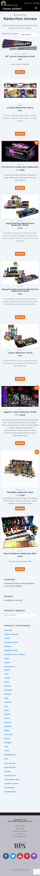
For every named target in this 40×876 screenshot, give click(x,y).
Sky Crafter (8, 734)
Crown (6, 682)
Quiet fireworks (10, 767)
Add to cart (20, 72)
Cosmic (7, 678)
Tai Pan (7, 738)
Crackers (7, 646)
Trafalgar (7, 743)
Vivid (6, 747)
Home (15, 15)
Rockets (7, 771)
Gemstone (8, 690)
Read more (20, 443)
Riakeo (7, 730)
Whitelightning (9, 755)
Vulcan (6, 751)
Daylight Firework (11, 650)
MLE (6, 706)
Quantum (7, 726)
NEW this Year (9, 763)
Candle (7, 638)
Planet (6, 710)
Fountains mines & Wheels (14, 654)
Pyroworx (7, 722)
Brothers (7, 670)
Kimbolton (8, 702)
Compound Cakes (11, 642)
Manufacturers (9, 667)
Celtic (6, 674)
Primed (7, 718)
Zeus (6, 759)
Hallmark (7, 694)
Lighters (7, 662)
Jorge (6, 698)
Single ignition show (12, 780)
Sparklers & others (11, 784)
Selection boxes (10, 775)
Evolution (7, 686)
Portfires (7, 714)
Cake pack (8, 630)
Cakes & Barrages (11, 634)
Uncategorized (9, 792)
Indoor (6, 658)
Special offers (9, 788)
